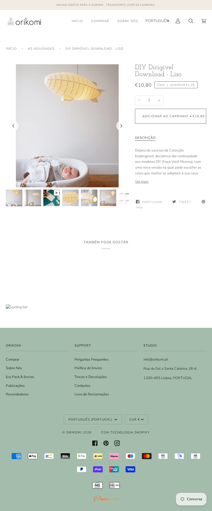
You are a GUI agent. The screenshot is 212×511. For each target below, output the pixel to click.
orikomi (74, 432)
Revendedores (17, 394)
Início (11, 48)
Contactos (82, 385)
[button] (156, 20)
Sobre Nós (14, 368)
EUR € (134, 419)
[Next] (121, 126)
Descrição (145, 137)
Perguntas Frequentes (91, 359)
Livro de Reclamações (92, 394)
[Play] (67, 173)
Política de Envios (88, 368)
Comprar (12, 359)
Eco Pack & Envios (20, 376)
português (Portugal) (90, 419)
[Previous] (13, 126)
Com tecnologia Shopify (125, 432)
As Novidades (41, 48)
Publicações (15, 385)
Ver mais (142, 181)
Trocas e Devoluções (91, 376)
